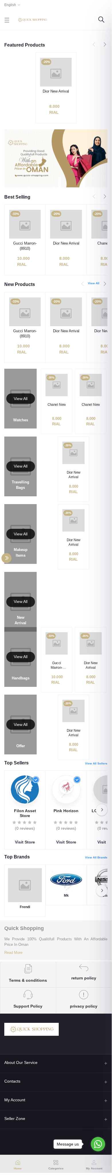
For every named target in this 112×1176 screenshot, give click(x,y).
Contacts (12, 1081)
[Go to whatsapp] (98, 1144)
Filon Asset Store (25, 813)
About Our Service (21, 1062)
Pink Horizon (66, 810)
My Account (14, 1100)
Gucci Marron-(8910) (25, 246)
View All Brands (96, 857)
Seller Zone (14, 1118)
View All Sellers (96, 763)
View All (93, 283)
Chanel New (57, 405)
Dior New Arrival (56, 91)
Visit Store (25, 842)
